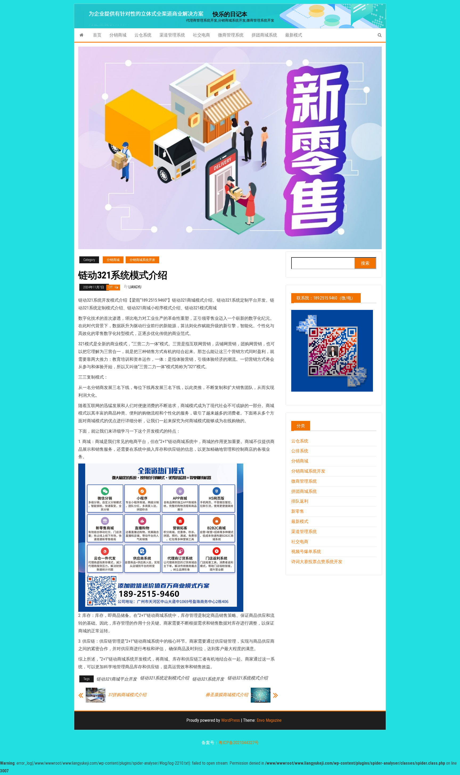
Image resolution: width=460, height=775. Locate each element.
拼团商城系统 (264, 35)
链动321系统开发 (208, 679)
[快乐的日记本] (81, 35)
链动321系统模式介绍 (247, 677)
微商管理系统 (231, 35)
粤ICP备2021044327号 (239, 742)
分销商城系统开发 (142, 260)
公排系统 (299, 450)
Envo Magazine (269, 720)
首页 (97, 35)
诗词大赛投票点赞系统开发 (316, 561)
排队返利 (299, 501)
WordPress (230, 720)
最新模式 (293, 35)
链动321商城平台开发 (116, 679)
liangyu (135, 287)
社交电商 (201, 35)
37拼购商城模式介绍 (127, 694)
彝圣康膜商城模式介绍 (227, 694)
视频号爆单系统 (306, 551)
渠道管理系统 (172, 35)
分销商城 (117, 35)
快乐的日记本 (230, 14)
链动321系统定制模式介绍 (164, 677)
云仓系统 (142, 35)
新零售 (297, 511)
